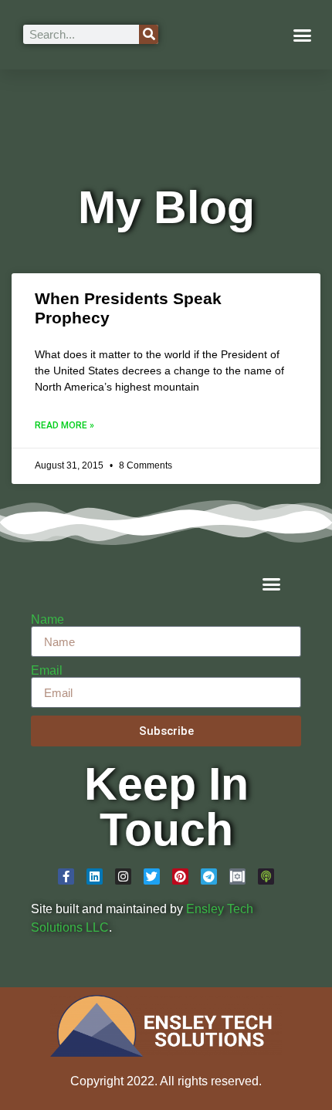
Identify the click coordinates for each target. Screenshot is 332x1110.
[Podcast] (266, 876)
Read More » (64, 425)
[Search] (148, 34)
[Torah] (237, 876)
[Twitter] (152, 876)
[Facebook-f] (66, 876)
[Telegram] (209, 876)
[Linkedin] (94, 876)
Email (47, 671)
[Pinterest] (180, 876)
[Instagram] (123, 876)
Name (47, 620)
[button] (302, 34)
